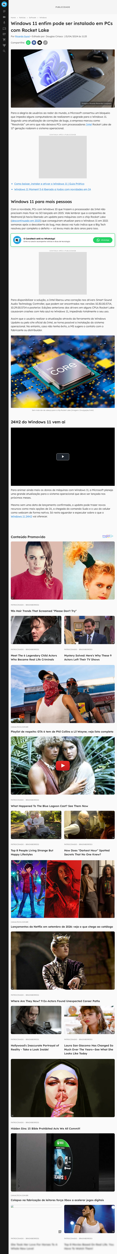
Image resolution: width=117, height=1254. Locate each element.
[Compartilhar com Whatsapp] (28, 42)
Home (13, 17)
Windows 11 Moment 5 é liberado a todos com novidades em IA (52, 189)
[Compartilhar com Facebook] (34, 42)
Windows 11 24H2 (21, 516)
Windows (43, 17)
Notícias (22, 17)
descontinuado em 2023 (26, 220)
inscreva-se (58, 108)
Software (32, 17)
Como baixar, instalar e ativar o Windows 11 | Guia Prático (49, 183)
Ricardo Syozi (22, 36)
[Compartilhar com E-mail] (39, 42)
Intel (89, 124)
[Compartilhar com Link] (45, 42)
